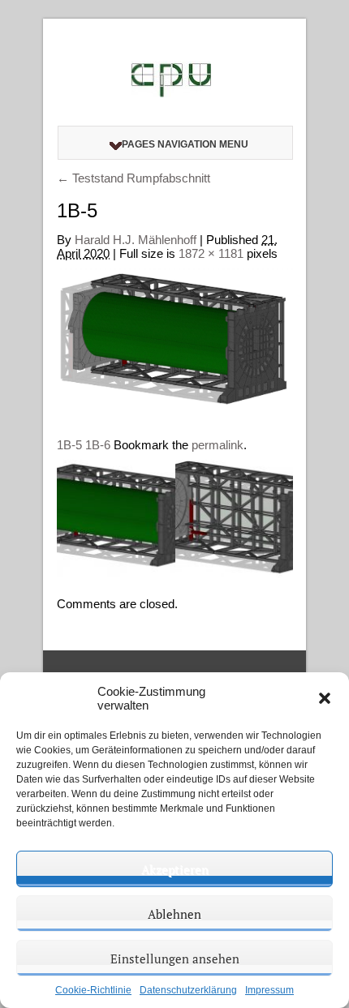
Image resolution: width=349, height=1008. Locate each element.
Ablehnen (174, 914)
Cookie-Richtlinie (93, 990)
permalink (217, 445)
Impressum (269, 990)
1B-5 (69, 445)
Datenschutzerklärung (188, 990)
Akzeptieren (175, 869)
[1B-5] (175, 342)
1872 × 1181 (211, 253)
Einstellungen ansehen (174, 958)
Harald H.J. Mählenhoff (135, 240)
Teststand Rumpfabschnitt (133, 178)
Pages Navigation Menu (185, 144)
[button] (325, 698)
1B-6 (97, 445)
